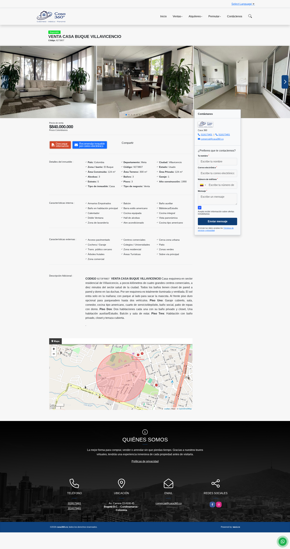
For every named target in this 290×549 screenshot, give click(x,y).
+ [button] (54, 349)
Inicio (163, 16)
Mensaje (202, 191)
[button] (126, 114)
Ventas (177, 16)
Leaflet (167, 408)
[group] (48, 82)
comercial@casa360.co (212, 139)
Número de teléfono (208, 179)
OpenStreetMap (185, 408)
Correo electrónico (207, 167)
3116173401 (206, 134)
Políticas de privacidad (145, 461)
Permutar (213, 16)
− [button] (54, 354)
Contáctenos (234, 16)
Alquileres (195, 16)
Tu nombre (203, 156)
